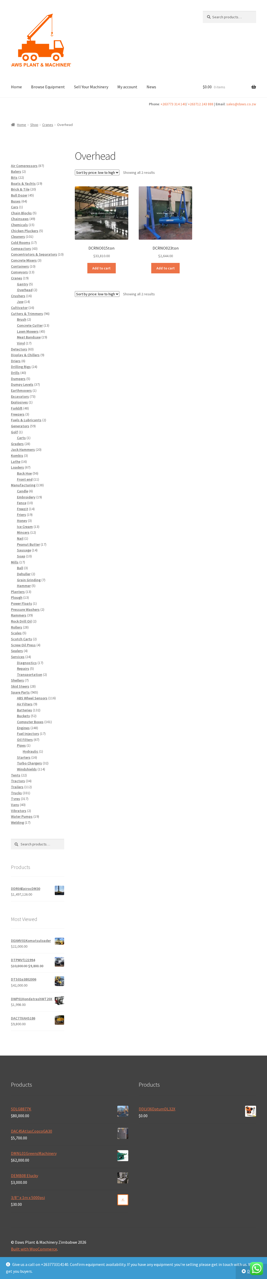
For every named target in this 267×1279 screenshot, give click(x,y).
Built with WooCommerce (34, 1249)
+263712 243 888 (200, 104)
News (151, 86)
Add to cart (101, 268)
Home (16, 86)
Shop (34, 124)
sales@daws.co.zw (241, 104)
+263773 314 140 (173, 104)
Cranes (47, 124)
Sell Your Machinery (91, 86)
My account (127, 86)
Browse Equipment (48, 86)
